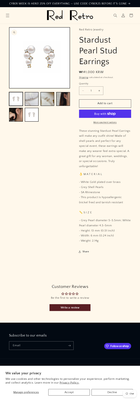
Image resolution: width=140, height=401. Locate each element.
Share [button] (85, 251)
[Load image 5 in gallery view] (16, 115)
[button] (7, 15)
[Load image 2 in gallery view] (32, 99)
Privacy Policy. (69, 382)
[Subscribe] (69, 345)
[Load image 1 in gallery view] (16, 99)
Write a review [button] (70, 307)
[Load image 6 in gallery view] (32, 115)
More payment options (105, 122)
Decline (112, 392)
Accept (69, 392)
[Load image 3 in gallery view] (47, 99)
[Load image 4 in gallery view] (63, 99)
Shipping (83, 77)
